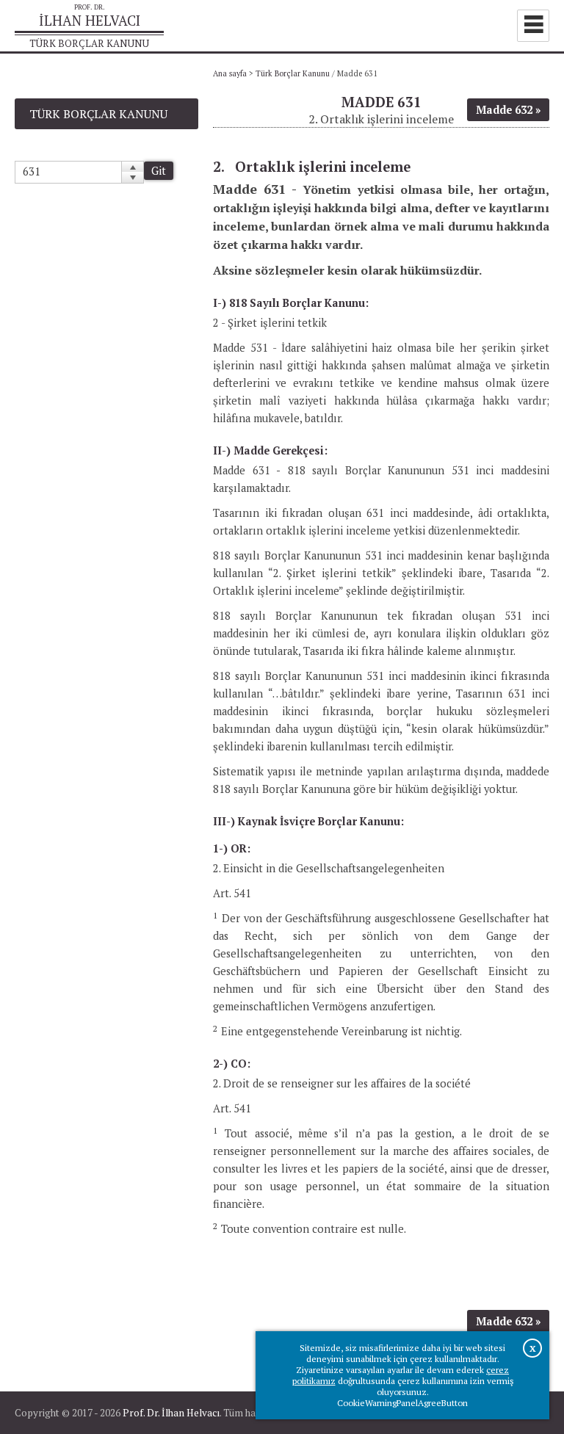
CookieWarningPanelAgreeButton (402, 1402)
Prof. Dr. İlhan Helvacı (171, 1412)
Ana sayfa (230, 73)
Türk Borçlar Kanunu (293, 73)
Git (158, 171)
